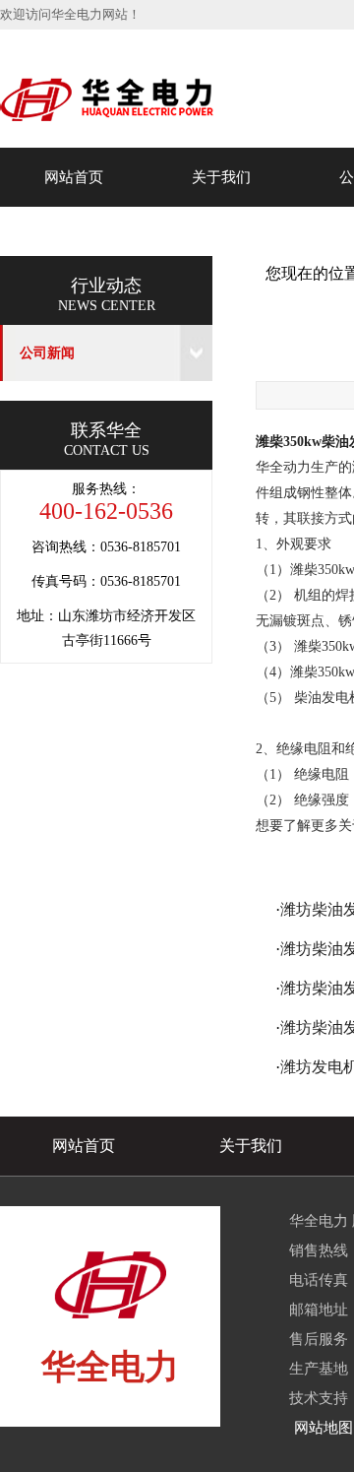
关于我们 (221, 177)
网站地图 (323, 1428)
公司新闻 (47, 353)
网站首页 (73, 177)
